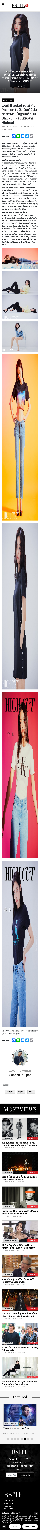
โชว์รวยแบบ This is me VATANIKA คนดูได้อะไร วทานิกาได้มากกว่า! (20, 1212)
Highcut (21, 1092)
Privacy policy (9, 1503)
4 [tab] (18, 1439)
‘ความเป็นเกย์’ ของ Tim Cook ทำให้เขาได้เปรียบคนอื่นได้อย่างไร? (19, 1280)
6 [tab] (25, 1439)
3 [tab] (15, 1439)
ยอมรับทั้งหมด (30, 1526)
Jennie (31, 1092)
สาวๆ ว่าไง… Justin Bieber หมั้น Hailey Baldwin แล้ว (20, 1348)
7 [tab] (28, 1439)
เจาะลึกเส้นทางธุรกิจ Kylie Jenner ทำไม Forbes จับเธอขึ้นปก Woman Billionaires (20, 1384)
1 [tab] (8, 1439)
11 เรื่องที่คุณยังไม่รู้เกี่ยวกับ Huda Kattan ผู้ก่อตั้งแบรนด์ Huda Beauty (18, 1246)
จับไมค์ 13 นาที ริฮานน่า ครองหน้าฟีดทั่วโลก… (18, 1429)
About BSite (8, 1506)
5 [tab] (22, 1439)
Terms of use (9, 1501)
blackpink (9, 1092)
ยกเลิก (15, 1526)
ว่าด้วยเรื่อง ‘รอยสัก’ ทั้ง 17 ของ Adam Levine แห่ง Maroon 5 (19, 1178)
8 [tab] (32, 1439)
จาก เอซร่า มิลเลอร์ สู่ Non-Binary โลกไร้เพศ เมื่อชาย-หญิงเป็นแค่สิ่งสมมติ (19, 1314)
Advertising (8, 1509)
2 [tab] (12, 1439)
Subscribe (25, 1475)
